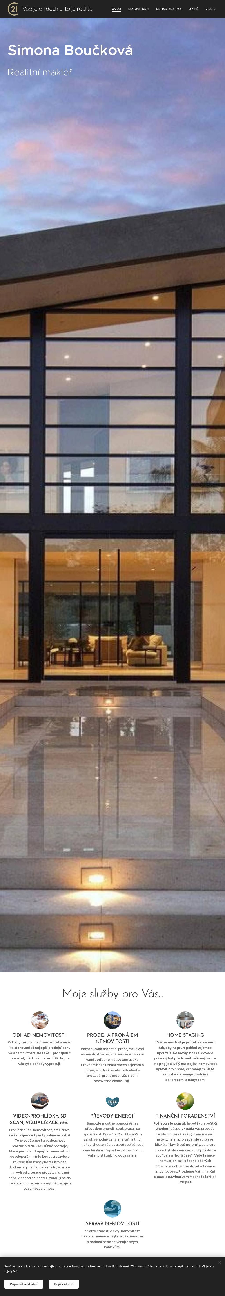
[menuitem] (118, 9)
